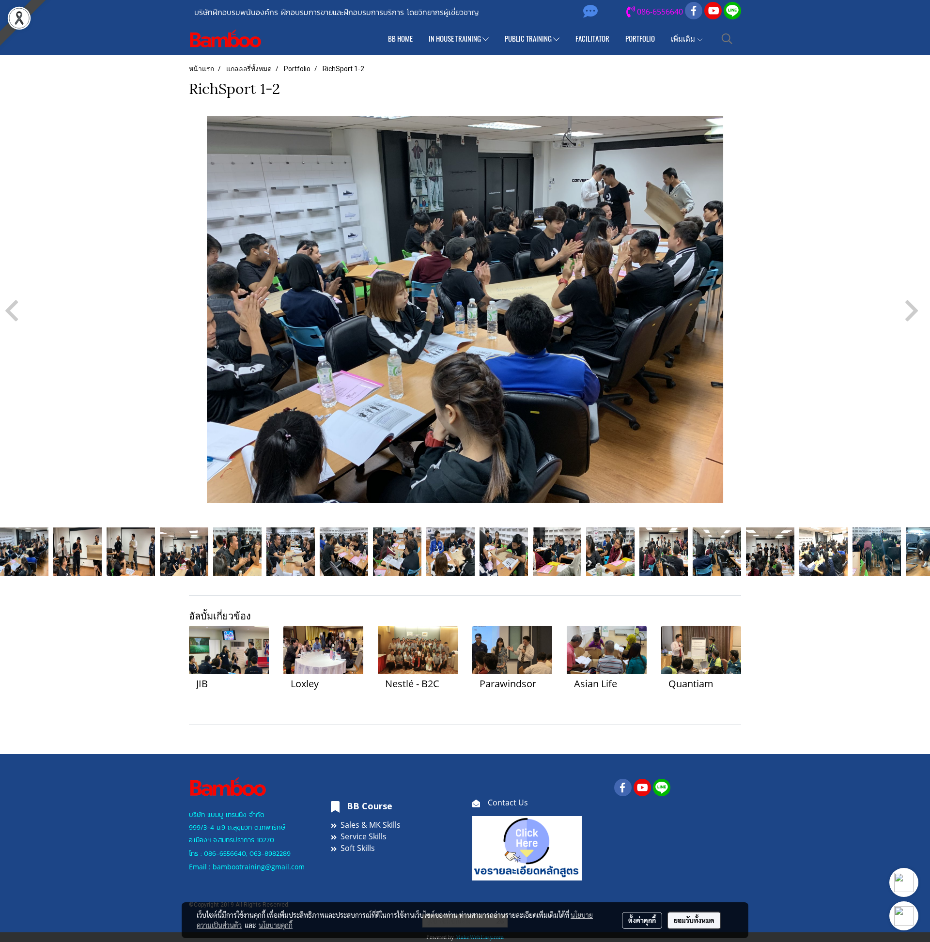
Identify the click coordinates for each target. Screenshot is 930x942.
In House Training (455, 39)
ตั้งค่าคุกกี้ (642, 920)
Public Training (529, 39)
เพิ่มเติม (684, 39)
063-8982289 (270, 854)
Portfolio (640, 39)
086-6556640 (225, 854)
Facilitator (592, 39)
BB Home (400, 39)
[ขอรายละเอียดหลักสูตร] (527, 847)
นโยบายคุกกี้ (276, 925)
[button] (727, 39)
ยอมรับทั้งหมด (694, 920)
